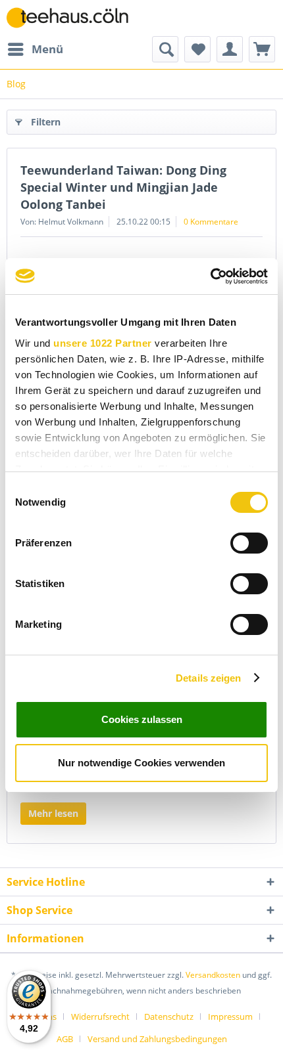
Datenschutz (168, 1016)
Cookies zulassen (141, 719)
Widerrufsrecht (100, 1016)
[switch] (249, 543)
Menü (47, 48)
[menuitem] (35, 49)
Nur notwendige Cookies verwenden (141, 762)
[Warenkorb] (262, 49)
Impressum (230, 1016)
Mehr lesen (53, 813)
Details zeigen (208, 678)
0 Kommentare (211, 221)
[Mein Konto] (230, 49)
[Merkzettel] (197, 49)
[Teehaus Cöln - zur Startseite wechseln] (74, 18)
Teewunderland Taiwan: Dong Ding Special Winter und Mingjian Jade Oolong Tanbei (123, 187)
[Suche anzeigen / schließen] (165, 49)
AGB (65, 1039)
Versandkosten (213, 974)
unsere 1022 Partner (102, 343)
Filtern (46, 122)
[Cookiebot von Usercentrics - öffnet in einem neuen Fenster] (210, 276)
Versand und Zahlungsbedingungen (157, 1039)
